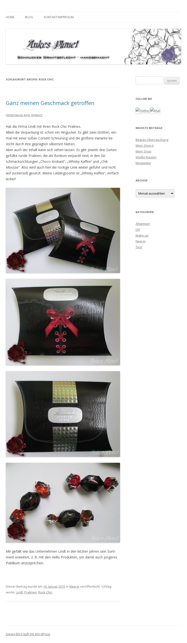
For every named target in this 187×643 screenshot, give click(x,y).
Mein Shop (143, 151)
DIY (138, 229)
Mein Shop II (145, 145)
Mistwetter (143, 163)
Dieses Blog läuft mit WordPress (28, 634)
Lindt (19, 592)
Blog (29, 17)
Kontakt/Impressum (59, 17)
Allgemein (143, 224)
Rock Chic (45, 592)
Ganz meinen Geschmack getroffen (50, 102)
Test (139, 247)
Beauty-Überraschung (152, 139)
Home (10, 17)
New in (74, 586)
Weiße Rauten (146, 157)
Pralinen (30, 592)
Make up (142, 235)
